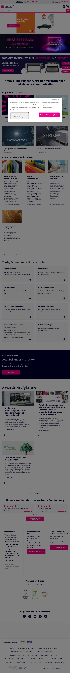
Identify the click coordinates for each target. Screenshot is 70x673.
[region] (35, 110)
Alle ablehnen (55, 99)
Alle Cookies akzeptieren (49, 115)
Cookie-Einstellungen (19, 116)
